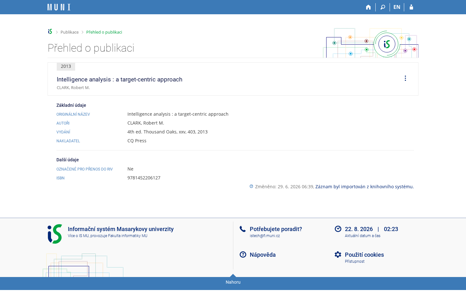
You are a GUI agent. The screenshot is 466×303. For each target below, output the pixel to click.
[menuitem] (403, 79)
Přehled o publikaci (104, 32)
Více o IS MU (78, 236)
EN (396, 6)
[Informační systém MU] (50, 31)
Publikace (70, 32)
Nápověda (263, 254)
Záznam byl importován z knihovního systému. (364, 187)
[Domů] (368, 7)
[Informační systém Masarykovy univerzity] (59, 7)
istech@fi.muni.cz (265, 236)
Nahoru (233, 282)
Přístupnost (355, 261)
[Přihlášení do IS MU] (411, 7)
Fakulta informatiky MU (127, 236)
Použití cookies (364, 254)
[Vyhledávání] (383, 7)
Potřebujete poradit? (276, 229)
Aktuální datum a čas (362, 236)
